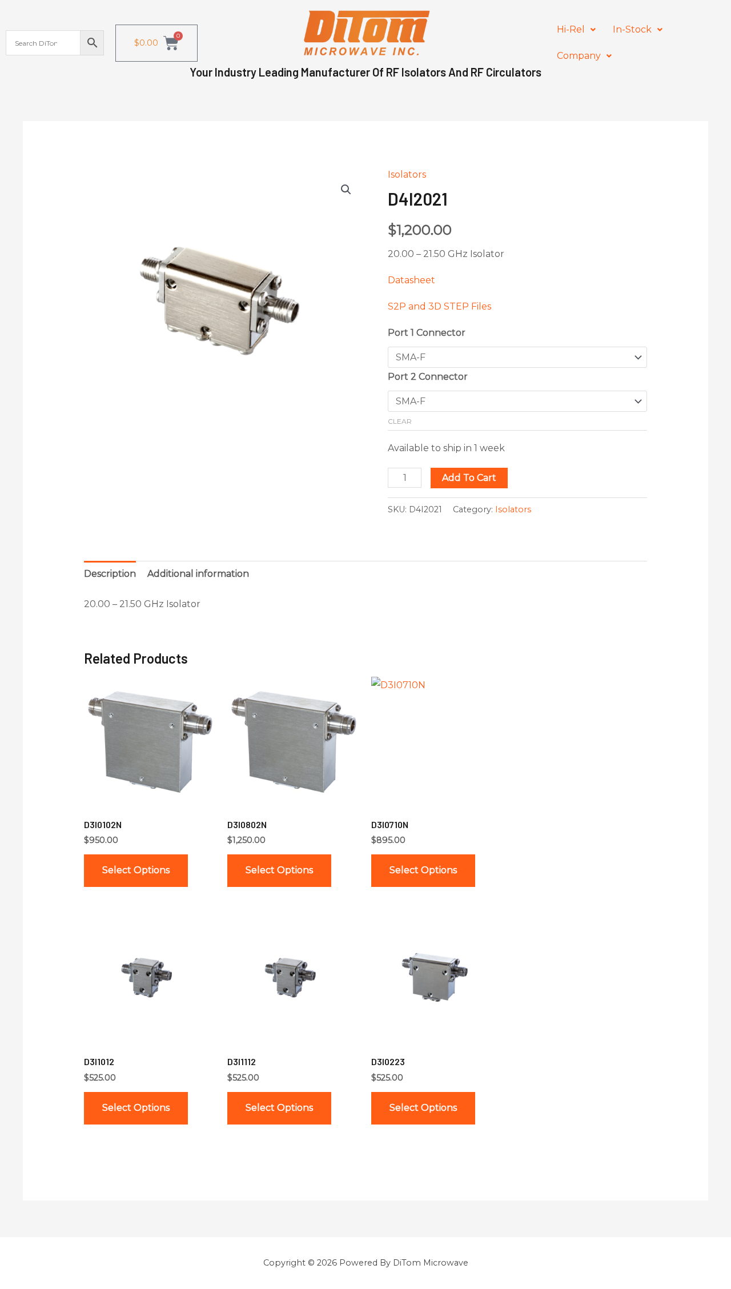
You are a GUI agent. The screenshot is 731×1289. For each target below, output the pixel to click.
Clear (400, 421)
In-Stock (632, 29)
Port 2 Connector (428, 376)
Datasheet (411, 280)
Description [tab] (110, 573)
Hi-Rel (571, 29)
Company (579, 55)
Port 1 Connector (426, 332)
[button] (576, 30)
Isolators (407, 174)
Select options (136, 870)
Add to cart (469, 477)
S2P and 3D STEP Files (439, 306)
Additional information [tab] (198, 573)
